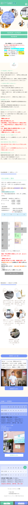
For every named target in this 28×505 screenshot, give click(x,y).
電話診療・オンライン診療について (9, 134)
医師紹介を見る (14, 388)
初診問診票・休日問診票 (14, 32)
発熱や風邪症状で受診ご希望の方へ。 (9, 142)
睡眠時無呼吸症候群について (7, 152)
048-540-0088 (5, 429)
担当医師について (5, 99)
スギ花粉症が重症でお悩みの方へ (8, 83)
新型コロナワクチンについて (7, 109)
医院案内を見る (14, 455)
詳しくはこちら (14, 273)
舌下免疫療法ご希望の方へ (7, 70)
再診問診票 (14, 36)
